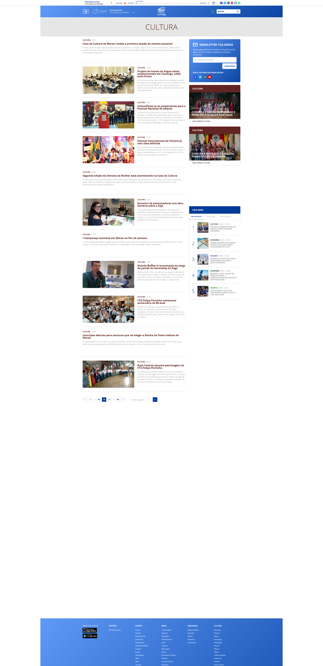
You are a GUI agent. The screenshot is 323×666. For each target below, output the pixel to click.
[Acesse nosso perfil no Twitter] (225, 3)
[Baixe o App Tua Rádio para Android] (239, 3)
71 (109, 399)
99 (118, 399)
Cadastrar (229, 66)
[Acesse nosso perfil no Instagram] (228, 3)
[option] (196, 217)
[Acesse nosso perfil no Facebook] (221, 3)
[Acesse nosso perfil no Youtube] (232, 3)
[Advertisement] (214, 185)
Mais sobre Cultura (201, 121)
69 (99, 399)
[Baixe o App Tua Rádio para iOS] (235, 3)
